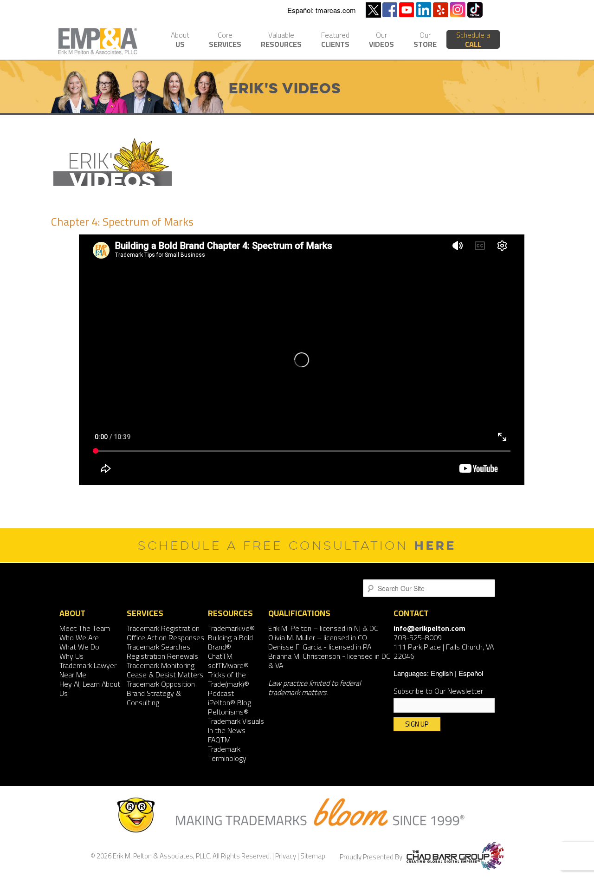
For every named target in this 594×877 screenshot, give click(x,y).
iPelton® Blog (229, 702)
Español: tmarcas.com (321, 10)
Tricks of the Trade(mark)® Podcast (228, 684)
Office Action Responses (165, 637)
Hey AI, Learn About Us (89, 688)
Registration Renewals (162, 656)
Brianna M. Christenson (304, 656)
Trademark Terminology (227, 753)
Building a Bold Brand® (230, 642)
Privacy (285, 856)
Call (473, 39)
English (442, 673)
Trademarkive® (231, 628)
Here (435, 545)
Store (425, 40)
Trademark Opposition (161, 684)
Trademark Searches (158, 646)
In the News (226, 730)
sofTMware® (228, 665)
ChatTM (220, 656)
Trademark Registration (163, 628)
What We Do (79, 646)
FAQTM (219, 739)
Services (225, 40)
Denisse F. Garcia (295, 647)
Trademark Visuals (236, 721)
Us (180, 40)
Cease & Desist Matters (165, 674)
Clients (335, 40)
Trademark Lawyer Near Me (87, 670)
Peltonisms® (228, 711)
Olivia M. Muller (291, 637)
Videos (381, 40)
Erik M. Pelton (289, 628)
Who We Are (79, 637)
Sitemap (312, 856)
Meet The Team (84, 628)
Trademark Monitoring (160, 665)
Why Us (71, 656)
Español (470, 673)
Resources (281, 40)
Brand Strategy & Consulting (154, 698)
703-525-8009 (418, 637)
